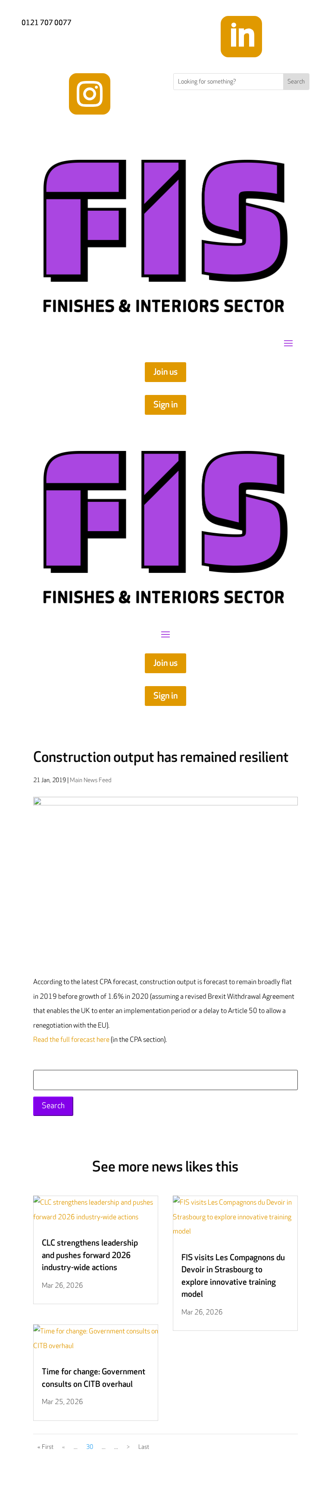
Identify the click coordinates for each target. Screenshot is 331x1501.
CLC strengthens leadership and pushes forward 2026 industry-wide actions (90, 1255)
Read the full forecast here (71, 1040)
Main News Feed (90, 780)
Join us (165, 372)
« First (45, 1447)
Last (143, 1447)
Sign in (165, 405)
